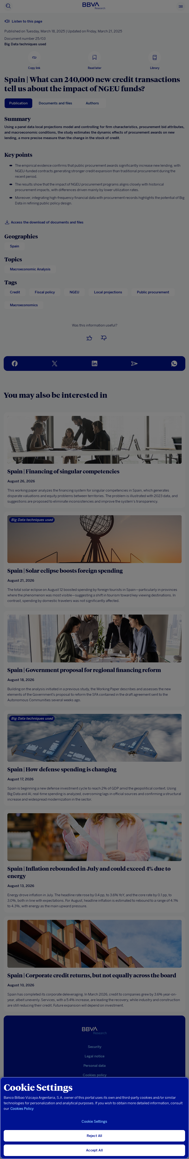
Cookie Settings (94, 1121)
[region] (94, 1118)
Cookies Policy (22, 1109)
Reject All (94, 1136)
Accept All (94, 1150)
